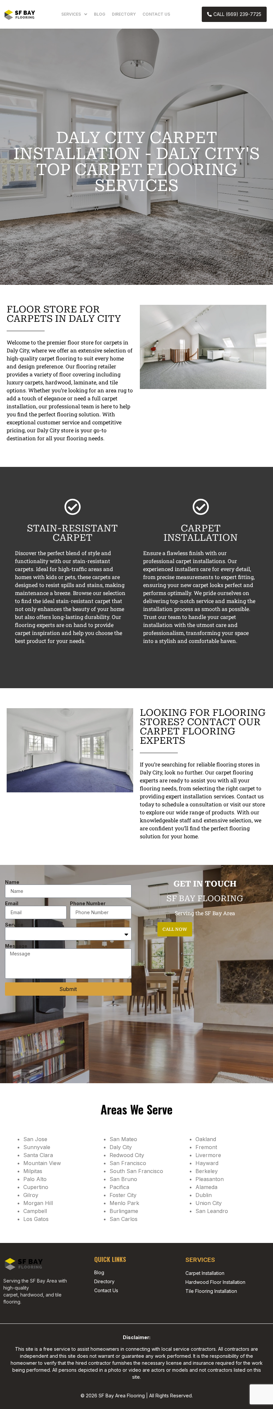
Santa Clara (38, 1155)
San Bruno (123, 1179)
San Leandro (211, 1211)
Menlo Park (124, 1203)
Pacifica (119, 1187)
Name (12, 882)
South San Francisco (136, 1171)
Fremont (206, 1147)
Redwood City (127, 1155)
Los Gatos (36, 1219)
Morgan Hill (38, 1203)
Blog (99, 14)
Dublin (203, 1195)
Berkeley (206, 1171)
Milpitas (32, 1171)
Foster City (123, 1195)
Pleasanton (209, 1179)
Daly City (121, 1147)
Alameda (206, 1187)
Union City (208, 1203)
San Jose (35, 1139)
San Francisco (128, 1163)
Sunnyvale (36, 1147)
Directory (124, 14)
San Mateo (123, 1139)
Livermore (208, 1155)
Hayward (206, 1163)
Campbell (35, 1211)
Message (16, 946)
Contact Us (156, 14)
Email (11, 903)
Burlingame (124, 1211)
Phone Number (88, 903)
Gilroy (30, 1195)
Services (71, 14)
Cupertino (35, 1187)
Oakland (205, 1139)
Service (14, 924)
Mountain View (42, 1163)
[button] (74, 14)
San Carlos (123, 1219)
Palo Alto (35, 1179)
